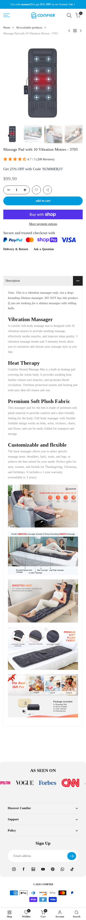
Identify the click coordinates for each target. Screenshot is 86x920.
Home (6, 27)
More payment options (43, 224)
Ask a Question (44, 249)
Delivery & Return (15, 249)
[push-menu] (6, 15)
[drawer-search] (69, 15)
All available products (29, 27)
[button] (36, 190)
